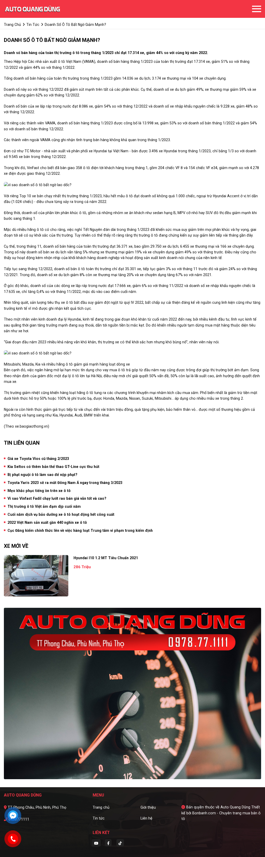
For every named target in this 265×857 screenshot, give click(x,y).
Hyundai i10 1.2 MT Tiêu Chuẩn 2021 (105, 558)
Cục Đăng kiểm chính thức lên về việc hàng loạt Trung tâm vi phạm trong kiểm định (80, 530)
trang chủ (12, 24)
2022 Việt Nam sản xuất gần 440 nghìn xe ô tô (47, 522)
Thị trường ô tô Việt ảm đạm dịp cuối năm (44, 506)
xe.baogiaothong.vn (31, 426)
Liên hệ (146, 818)
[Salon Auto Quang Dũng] (32, 9)
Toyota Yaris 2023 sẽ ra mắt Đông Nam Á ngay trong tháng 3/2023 (65, 483)
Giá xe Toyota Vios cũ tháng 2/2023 (38, 459)
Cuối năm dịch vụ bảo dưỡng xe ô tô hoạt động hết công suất (61, 514)
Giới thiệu (148, 807)
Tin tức (99, 818)
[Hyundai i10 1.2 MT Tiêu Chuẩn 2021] (36, 575)
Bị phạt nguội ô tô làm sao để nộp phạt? (42, 475)
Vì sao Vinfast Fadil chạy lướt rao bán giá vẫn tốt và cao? (57, 498)
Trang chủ (101, 807)
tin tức (32, 24)
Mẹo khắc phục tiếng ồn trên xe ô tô (39, 491)
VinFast (33, 168)
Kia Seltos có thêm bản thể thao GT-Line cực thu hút (53, 467)
